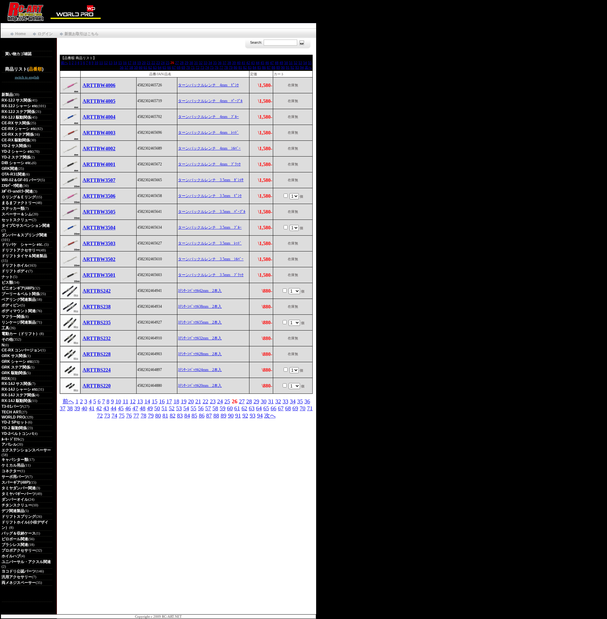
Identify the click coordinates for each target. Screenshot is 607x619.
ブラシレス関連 (15, 544)
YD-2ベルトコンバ (17, 433)
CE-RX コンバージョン (21, 350)
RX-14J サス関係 (16, 383)
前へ (64, 63)
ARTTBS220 (97, 385)
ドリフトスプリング (19, 516)
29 (186, 63)
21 (148, 63)
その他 (7, 339)
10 (96, 63)
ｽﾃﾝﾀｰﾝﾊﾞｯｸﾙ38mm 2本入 (200, 306)
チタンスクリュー (17, 505)
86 (264, 67)
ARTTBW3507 (99, 180)
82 (245, 67)
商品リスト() (24, 68)
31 (196, 63)
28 (182, 63)
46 (267, 63)
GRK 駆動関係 (14, 373)
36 (220, 63)
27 (177, 63)
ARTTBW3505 (99, 211)
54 (305, 63)
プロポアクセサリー (19, 550)
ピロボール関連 (15, 539)
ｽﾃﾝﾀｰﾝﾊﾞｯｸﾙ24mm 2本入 (200, 370)
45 (262, 63)
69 (183, 67)
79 (231, 67)
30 (191, 63)
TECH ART (11, 412)
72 (197, 67)
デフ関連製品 (13, 511)
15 (120, 63)
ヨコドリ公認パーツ (19, 571)
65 (164, 67)
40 (239, 63)
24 (163, 63)
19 (139, 63)
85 (259, 67)
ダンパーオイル (15, 499)
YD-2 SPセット (15, 422)
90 (283, 67)
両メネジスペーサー (19, 582)
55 (310, 63)
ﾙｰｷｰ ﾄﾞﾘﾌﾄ (11, 439)
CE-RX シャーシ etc (19, 129)
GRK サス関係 (14, 356)
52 (295, 63)
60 (141, 67)
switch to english (27, 77)
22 (153, 63)
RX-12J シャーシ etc (20, 106)
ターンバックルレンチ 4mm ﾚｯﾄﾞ (208, 132)
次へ (308, 67)
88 (273, 67)
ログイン (45, 34)
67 (174, 67)
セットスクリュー (17, 220)
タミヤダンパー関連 (19, 488)
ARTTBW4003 (99, 132)
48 (277, 63)
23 (158, 63)
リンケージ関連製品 (19, 322)
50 (286, 63)
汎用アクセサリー (17, 577)
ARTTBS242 (97, 291)
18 (134, 63)
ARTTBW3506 (99, 196)
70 (188, 67)
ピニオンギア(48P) (18, 288)
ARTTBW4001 (99, 164)
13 (111, 63)
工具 (5, 328)
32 (201, 63)
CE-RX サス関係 (16, 123)
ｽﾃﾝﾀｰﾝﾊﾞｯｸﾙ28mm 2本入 (200, 354)
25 (167, 63)
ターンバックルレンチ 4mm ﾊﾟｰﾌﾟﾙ (210, 101)
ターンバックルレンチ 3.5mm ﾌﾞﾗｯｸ (210, 275)
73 (202, 67)
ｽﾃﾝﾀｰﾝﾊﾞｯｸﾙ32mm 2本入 (200, 338)
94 (302, 67)
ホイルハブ (11, 556)
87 (269, 67)
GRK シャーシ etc (17, 361)
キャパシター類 (15, 459)
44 (258, 63)
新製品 (7, 94)
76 (216, 67)
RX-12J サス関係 (16, 100)
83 (250, 67)
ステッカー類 (13, 208)
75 (212, 67)
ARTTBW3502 (99, 259)
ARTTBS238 (97, 306)
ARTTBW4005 (99, 101)
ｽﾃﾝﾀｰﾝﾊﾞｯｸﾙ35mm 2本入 (200, 322)
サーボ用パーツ (15, 476)
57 (126, 67)
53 (300, 63)
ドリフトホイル (15, 265)
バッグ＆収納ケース (19, 533)
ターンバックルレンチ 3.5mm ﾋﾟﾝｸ (210, 196)
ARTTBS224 (97, 370)
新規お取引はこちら (81, 34)
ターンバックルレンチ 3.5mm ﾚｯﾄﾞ (210, 243)
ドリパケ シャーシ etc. (23, 244)
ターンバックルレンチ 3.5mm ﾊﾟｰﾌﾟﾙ (211, 211)
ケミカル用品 (13, 465)
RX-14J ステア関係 (18, 395)
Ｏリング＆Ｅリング (19, 197)
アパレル (9, 444)
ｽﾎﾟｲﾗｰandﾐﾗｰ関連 (17, 191)
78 (226, 67)
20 (144, 63)
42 (248, 63)
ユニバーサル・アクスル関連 (26, 562)
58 (131, 67)
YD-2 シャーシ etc (17, 151)
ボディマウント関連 (19, 311)
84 (254, 67)
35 (215, 63)
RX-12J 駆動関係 (16, 117)
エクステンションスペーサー (26, 450)
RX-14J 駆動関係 (16, 401)
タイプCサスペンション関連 (26, 225)
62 (150, 67)
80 (235, 67)
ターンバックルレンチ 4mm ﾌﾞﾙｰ (208, 117)
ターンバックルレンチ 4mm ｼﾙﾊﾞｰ (209, 148)
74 (207, 67)
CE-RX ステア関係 (18, 134)
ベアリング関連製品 (19, 299)
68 (179, 67)
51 (291, 63)
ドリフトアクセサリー (21, 250)
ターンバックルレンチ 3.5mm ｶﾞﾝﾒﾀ (210, 180)
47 (272, 63)
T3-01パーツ (12, 406)
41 (243, 63)
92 (292, 67)
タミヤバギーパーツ (19, 494)
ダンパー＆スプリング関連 (24, 235)
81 (240, 67)
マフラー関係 (13, 316)
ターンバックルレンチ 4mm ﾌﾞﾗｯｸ (209, 164)
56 (122, 67)
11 (101, 63)
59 (136, 67)
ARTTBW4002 (99, 148)
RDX (6, 378)
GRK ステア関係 (16, 367)
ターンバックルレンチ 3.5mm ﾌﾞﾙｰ (210, 227)
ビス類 (7, 282)
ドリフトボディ (15, 271)
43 (253, 63)
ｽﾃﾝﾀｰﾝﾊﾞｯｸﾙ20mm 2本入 (200, 385)
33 (205, 63)
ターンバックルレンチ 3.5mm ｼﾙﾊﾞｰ (210, 259)
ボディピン (11, 305)
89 (278, 67)
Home (20, 34)
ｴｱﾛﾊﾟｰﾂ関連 (12, 185)
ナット (7, 277)
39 (234, 63)
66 (169, 67)
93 (297, 67)
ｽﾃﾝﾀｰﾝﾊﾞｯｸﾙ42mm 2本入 (200, 290)
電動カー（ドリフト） (21, 333)
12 (106, 63)
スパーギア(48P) (16, 482)
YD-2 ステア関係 (16, 157)
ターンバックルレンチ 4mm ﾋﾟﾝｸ (208, 85)
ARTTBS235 (97, 322)
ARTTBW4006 (99, 85)
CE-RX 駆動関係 (16, 140)
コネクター (11, 471)
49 (281, 63)
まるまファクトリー (19, 203)
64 (160, 67)
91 (288, 67)
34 (210, 63)
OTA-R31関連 (13, 174)
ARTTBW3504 (99, 227)
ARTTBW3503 (99, 243)
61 (145, 67)
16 (125, 63)
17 (130, 63)
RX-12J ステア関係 (18, 111)
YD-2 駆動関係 (14, 428)
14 (115, 63)
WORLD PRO (13, 417)
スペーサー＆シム (17, 214)
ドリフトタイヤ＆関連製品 (24, 256)
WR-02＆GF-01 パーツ (21, 180)
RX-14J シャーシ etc (20, 389)
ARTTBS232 (97, 338)
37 (224, 63)
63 (155, 67)
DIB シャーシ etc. (17, 163)
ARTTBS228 (97, 354)
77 (221, 67)
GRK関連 (10, 168)
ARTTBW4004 (99, 117)
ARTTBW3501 (99, 275)
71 (193, 67)
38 (229, 63)
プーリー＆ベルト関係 (21, 294)
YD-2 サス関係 (14, 146)
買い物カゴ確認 (18, 54)
